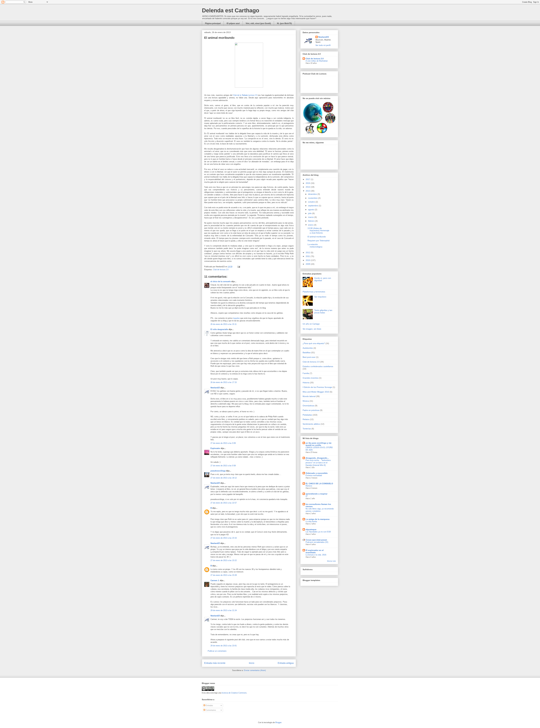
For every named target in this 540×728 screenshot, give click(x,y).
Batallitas (307, 352)
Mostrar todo (331, 561)
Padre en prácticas (311, 410)
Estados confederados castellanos (318, 366)
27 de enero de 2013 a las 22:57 (224, 503)
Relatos (306, 419)
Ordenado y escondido (317, 473)
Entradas (209, 705)
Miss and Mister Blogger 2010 (316, 392)
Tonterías (307, 428)
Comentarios (210, 710)
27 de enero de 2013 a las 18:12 (224, 478)
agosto (311, 209)
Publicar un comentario (217, 651)
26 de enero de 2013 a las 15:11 (224, 324)
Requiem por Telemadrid (318, 240)
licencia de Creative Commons (234, 693)
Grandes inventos (310, 378)
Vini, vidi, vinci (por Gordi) (258, 23)
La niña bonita (311, 521)
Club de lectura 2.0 (220, 270)
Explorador (215, 448)
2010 (308, 260)
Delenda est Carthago (230, 10)
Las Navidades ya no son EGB (318, 532)
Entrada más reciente (214, 663)
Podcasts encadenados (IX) (317, 542)
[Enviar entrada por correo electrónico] (238, 267)
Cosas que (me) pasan (316, 540)
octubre (311, 202)
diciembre (312, 194)
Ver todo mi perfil (322, 45)
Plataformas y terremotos (314, 292)
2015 (308, 183)
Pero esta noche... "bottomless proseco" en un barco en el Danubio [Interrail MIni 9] (318, 462)
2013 (308, 191)
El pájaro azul (233, 23)
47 (307, 496)
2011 (308, 256)
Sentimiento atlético (311, 424)
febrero (311, 221)
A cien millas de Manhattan (317, 61)
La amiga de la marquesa (317, 519)
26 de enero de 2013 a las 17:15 (224, 382)
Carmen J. (215, 580)
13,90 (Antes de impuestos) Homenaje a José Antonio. (318, 230)
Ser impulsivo (320, 297)
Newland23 (215, 388)
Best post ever (309, 357)
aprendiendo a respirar (316, 494)
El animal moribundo (317, 237)
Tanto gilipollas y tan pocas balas (323, 311)
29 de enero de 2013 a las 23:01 (224, 646)
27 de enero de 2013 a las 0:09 (223, 443)
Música (306, 401)
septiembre (313, 205)
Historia (306, 382)
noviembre (313, 198)
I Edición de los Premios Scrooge (317, 387)
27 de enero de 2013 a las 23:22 (224, 560)
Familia (306, 373)
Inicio (251, 663)
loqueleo (236, 318)
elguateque (311, 529)
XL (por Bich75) (284, 23)
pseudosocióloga (218, 471)
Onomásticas (308, 405)
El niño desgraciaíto (219, 329)
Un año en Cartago (311, 324)
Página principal (213, 23)
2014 (308, 187)
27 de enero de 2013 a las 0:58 (223, 466)
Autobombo (308, 348)
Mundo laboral (309, 396)
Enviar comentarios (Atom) (255, 670)
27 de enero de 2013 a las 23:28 (224, 575)
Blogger (278, 722)
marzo (311, 217)
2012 (308, 252)
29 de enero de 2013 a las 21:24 (224, 610)
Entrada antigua (286, 663)
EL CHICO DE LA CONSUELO (319, 483)
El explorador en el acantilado (315, 551)
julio (310, 213)
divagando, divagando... (317, 458)
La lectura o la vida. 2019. (316, 555)
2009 (308, 264)
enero (311, 225)
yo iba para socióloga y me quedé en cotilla (318, 444)
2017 (308, 179)
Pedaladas (307, 415)
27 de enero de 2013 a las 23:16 (224, 538)
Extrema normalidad (314, 475)
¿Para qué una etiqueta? (314, 343)
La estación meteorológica (315, 245)
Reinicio (309, 486)
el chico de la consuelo (221, 281)
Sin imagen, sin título (312, 329)
